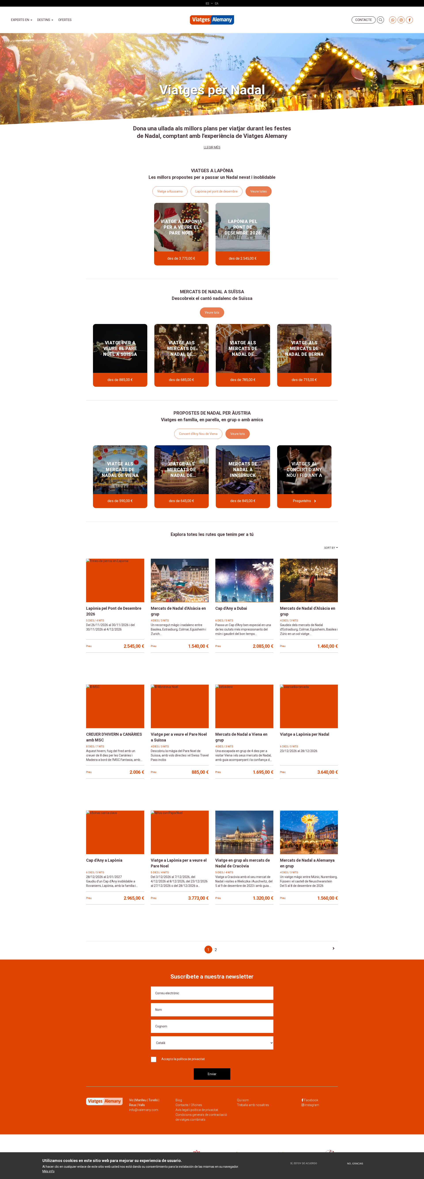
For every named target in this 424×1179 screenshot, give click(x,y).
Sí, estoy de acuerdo (303, 1163)
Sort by (329, 547)
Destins (44, 20)
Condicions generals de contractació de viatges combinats (201, 1117)
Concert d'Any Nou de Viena (198, 434)
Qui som (243, 1100)
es (207, 3)
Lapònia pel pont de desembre (216, 191)
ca (216, 3)
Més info (48, 1171)
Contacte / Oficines (189, 1105)
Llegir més (212, 147)
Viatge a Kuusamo (170, 191)
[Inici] (212, 20)
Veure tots (212, 312)
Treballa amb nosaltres (253, 1105)
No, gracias (355, 1163)
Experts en (20, 20)
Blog (179, 1100)
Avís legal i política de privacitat (197, 1110)
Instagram (312, 1105)
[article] (181, 234)
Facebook (311, 1100)
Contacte (363, 20)
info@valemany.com (143, 1110)
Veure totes (258, 191)
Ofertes (65, 20)
